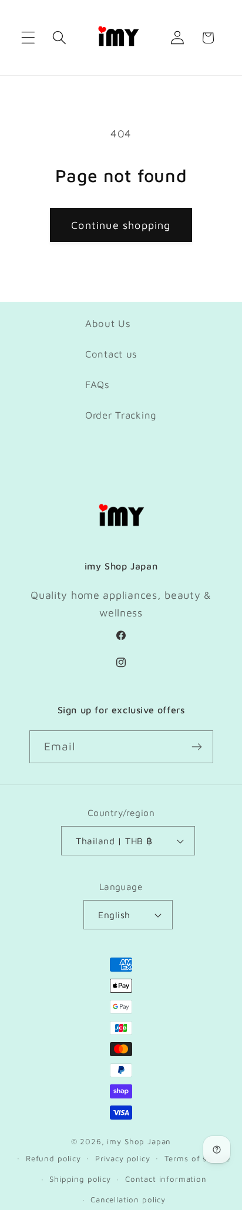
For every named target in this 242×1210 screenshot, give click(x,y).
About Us (108, 323)
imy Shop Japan (139, 1141)
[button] (28, 37)
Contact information (166, 1179)
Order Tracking (121, 415)
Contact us (111, 354)
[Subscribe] (197, 746)
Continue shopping (120, 225)
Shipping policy (80, 1179)
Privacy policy (122, 1158)
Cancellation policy (128, 1199)
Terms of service (197, 1158)
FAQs (97, 384)
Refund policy (53, 1158)
